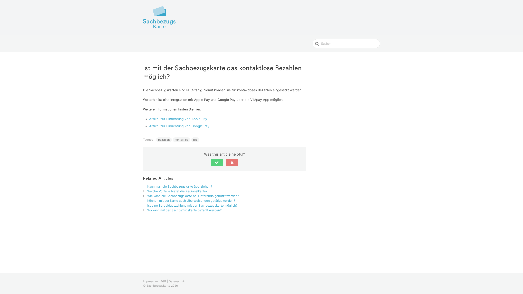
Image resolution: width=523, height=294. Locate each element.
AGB (163, 281)
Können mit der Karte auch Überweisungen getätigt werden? (191, 201)
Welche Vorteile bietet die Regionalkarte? (177, 191)
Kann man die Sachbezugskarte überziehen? (179, 186)
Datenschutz (177, 281)
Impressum (150, 281)
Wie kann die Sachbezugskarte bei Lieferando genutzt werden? (193, 196)
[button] (217, 162)
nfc (195, 139)
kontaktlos (181, 139)
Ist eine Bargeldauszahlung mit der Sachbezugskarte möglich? (192, 205)
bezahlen (164, 139)
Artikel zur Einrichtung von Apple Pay (178, 119)
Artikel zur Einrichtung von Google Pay (179, 126)
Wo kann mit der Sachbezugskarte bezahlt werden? (184, 210)
